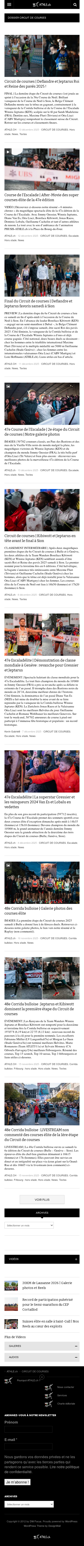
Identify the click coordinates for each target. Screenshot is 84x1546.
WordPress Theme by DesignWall (42, 1525)
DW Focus (42, 4)
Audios (14, 1357)
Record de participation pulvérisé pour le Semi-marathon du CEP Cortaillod (47, 1305)
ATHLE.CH (10, 129)
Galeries (15, 1346)
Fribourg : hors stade (25, 1068)
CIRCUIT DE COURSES (54, 129)
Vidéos (14, 1259)
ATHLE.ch (9, 235)
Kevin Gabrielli (12, 731)
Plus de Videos (15, 1337)
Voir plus (42, 1199)
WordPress (71, 1521)
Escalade (74, 235)
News (15, 134)
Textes (23, 134)
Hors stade (10, 240)
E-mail (10, 1439)
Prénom (11, 1422)
